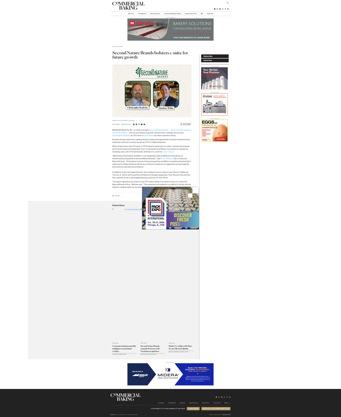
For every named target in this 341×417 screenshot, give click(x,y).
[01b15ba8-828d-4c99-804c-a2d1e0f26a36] (170, 40)
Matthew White (147, 135)
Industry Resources (191, 13)
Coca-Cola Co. (168, 152)
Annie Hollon (127, 124)
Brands (226, 403)
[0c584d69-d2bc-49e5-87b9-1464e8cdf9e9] (170, 229)
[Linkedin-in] (217, 9)
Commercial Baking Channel (172, 13)
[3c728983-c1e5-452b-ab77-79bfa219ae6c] (214, 89)
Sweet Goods (184, 351)
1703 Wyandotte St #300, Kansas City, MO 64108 (168, 408)
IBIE (202, 13)
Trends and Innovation (119, 354)
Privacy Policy (205, 403)
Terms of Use (216, 403)
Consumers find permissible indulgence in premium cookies (124, 348)
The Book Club (226, 414)
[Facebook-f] (225, 9)
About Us (131, 13)
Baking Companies (174, 351)
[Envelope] (214, 9)
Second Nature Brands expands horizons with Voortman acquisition (150, 348)
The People (161, 403)
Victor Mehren (167, 159)
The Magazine (142, 13)
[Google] (228, 9)
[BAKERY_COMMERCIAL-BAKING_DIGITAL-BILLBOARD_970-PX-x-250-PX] (170, 385)
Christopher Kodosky (121, 135)
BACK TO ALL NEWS (117, 46)
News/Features (155, 13)
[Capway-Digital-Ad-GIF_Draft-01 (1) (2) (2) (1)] (214, 115)
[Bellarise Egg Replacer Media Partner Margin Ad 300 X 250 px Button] (214, 141)
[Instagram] (222, 9)
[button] (134, 124)
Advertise (182, 403)
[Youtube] (220, 9)
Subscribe (210, 13)
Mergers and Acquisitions (148, 354)
